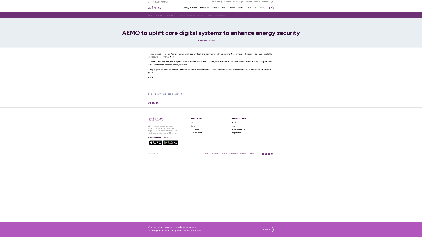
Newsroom (251, 8)
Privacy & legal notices (230, 153)
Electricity (235, 123)
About (262, 8)
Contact (237, 2)
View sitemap (215, 153)
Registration (236, 133)
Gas (233, 126)
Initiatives (204, 8)
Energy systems (190, 8)
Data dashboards (238, 129)
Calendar (216, 2)
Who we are (195, 123)
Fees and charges (197, 133)
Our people (195, 129)
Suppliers (243, 153)
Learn (240, 8)
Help (206, 153)
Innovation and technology (166, 94)
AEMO (150, 15)
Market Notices (251, 2)
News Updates (171, 15)
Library (231, 8)
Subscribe (266, 2)
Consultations (218, 8)
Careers (227, 2)
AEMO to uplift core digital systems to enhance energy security (202, 15)
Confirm (266, 229)
